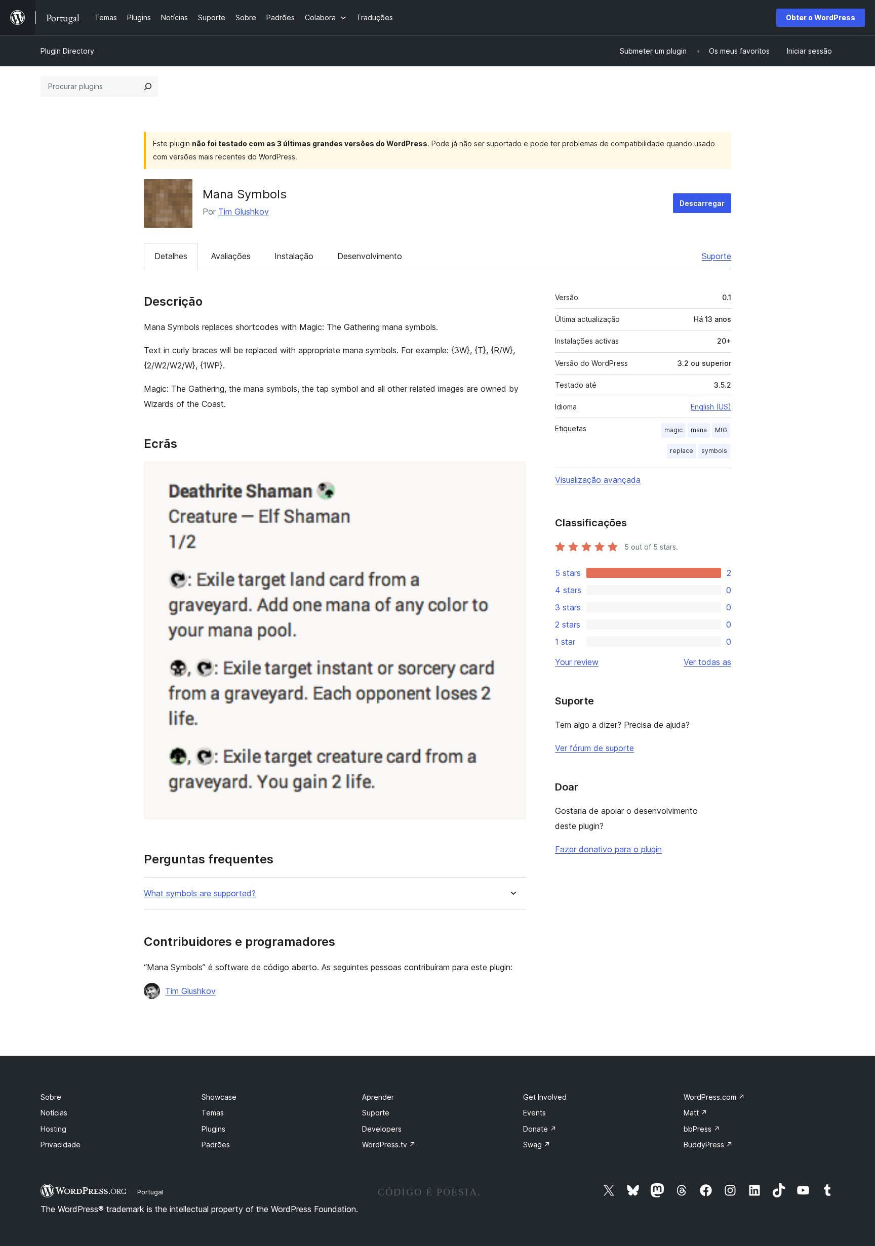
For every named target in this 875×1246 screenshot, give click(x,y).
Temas (213, 1112)
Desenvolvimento (369, 256)
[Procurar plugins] (148, 86)
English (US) (711, 406)
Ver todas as (707, 662)
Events (534, 1112)
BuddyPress (708, 1144)
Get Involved (545, 1097)
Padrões (216, 1144)
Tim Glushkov (243, 211)
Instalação (293, 256)
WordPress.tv (389, 1144)
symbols (714, 450)
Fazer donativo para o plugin (608, 849)
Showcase (219, 1097)
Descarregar (702, 203)
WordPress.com (714, 1097)
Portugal (150, 1192)
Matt (695, 1112)
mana (699, 430)
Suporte (716, 256)
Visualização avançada (598, 480)
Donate (539, 1129)
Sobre (51, 1097)
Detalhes (170, 256)
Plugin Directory (67, 51)
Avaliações (231, 256)
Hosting (53, 1129)
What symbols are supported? (200, 893)
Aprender (378, 1097)
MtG (721, 430)
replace (681, 450)
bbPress (702, 1129)
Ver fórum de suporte (594, 748)
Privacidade (61, 1144)
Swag (536, 1144)
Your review (577, 662)
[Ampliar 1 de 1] (512, 475)
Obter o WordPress (820, 17)
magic (673, 430)
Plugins (213, 1129)
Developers (382, 1129)
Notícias (54, 1112)
